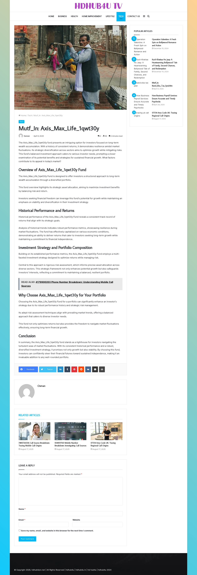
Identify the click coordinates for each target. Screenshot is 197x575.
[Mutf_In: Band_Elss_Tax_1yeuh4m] (142, 86)
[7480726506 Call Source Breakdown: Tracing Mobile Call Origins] (34, 431)
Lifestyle (110, 16)
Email (22, 520)
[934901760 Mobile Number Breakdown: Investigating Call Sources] (70, 431)
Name (22, 509)
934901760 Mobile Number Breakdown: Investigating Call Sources (70, 444)
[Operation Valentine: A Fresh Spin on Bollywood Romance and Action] (142, 47)
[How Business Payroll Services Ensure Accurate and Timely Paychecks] (142, 101)
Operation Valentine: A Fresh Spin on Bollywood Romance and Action (164, 42)
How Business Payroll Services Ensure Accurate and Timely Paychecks (164, 98)
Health (74, 16)
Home (51, 16)
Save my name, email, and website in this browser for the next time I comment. (57, 530)
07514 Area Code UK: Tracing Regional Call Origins (103, 444)
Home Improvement (92, 16)
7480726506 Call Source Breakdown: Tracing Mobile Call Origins (34, 444)
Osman (27, 136)
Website (76, 520)
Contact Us (133, 16)
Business (62, 16)
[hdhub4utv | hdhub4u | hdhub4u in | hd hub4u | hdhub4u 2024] (98, 6)
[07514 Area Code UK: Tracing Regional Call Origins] (106, 431)
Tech (121, 16)
